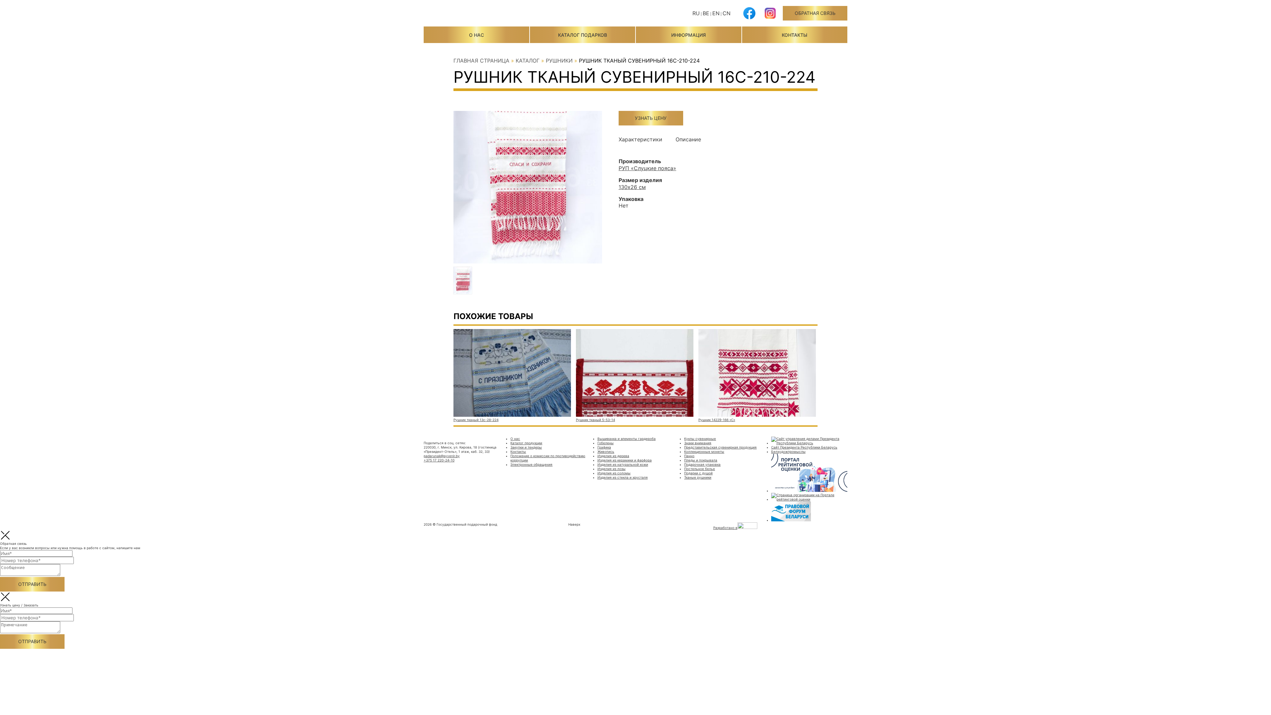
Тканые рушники (697, 477)
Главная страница (481, 60)
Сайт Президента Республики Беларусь (804, 447)
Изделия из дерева (613, 456)
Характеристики (640, 139)
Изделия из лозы (611, 469)
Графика (604, 447)
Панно (689, 456)
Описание (688, 139)
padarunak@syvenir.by (442, 456)
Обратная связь (815, 13)
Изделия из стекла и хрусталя (622, 477)
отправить (32, 584)
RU (696, 13)
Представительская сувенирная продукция (720, 447)
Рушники (559, 60)
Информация (688, 35)
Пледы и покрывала (700, 460)
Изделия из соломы (614, 473)
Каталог (528, 60)
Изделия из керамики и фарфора (624, 460)
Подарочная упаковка (702, 464)
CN (726, 13)
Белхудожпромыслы (788, 451)
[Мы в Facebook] (749, 18)
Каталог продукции (526, 443)
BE (706, 13)
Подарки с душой (698, 473)
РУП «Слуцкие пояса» (647, 168)
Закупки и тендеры (526, 447)
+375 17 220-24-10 (439, 460)
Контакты (794, 35)
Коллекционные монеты (704, 451)
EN (716, 13)
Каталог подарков (582, 35)
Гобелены (605, 443)
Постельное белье (699, 469)
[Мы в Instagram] (770, 18)
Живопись (605, 451)
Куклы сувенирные (700, 439)
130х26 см (632, 187)
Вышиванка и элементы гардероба (626, 439)
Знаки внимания (697, 443)
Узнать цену (651, 118)
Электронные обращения (531, 464)
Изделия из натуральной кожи (622, 464)
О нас (476, 35)
